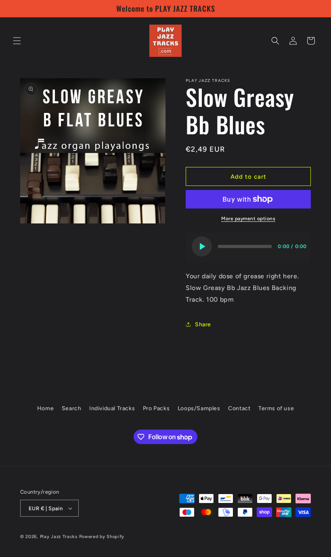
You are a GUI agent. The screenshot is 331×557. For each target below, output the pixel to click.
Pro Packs (156, 408)
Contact (239, 408)
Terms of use (276, 408)
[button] (17, 41)
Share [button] (203, 324)
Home (45, 408)
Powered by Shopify (102, 536)
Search (72, 408)
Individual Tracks (112, 408)
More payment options (248, 218)
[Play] (202, 246)
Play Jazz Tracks (59, 536)
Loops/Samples (199, 408)
